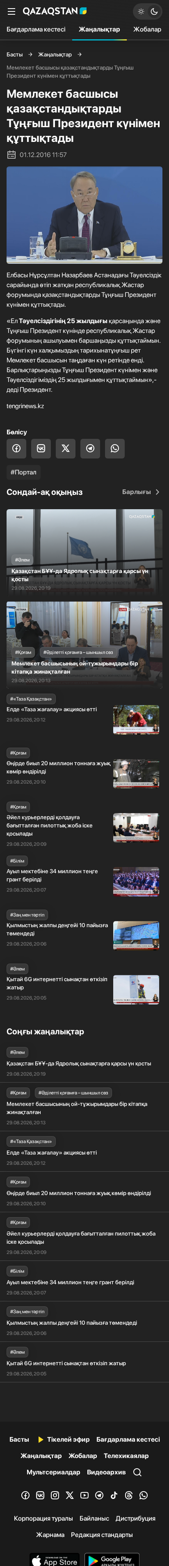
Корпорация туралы (43, 1518)
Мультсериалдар (53, 1472)
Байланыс (94, 1518)
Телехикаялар (126, 1456)
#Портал (24, 472)
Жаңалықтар (99, 29)
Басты (15, 54)
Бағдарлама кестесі (36, 29)
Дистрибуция (135, 1518)
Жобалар (147, 29)
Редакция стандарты (102, 1535)
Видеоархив (106, 1472)
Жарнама (50, 1535)
